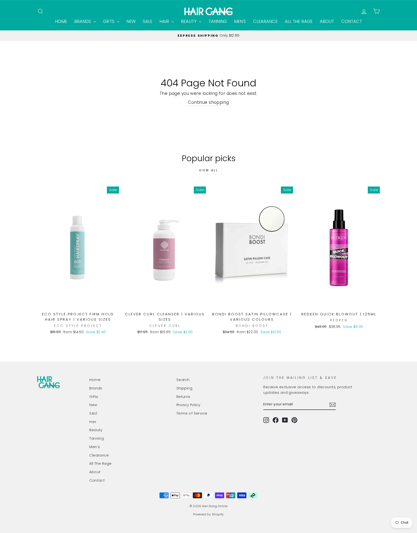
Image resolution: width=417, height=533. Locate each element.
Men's (240, 21)
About (327, 21)
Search (183, 379)
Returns (183, 396)
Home (61, 21)
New (131, 21)
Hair (165, 21)
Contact (351, 21)
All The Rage (299, 21)
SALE (147, 21)
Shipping (184, 388)
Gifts (109, 21)
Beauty (189, 21)
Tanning (217, 21)
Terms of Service (192, 413)
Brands (83, 21)
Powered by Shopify (208, 514)
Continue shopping (208, 102)
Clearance (265, 21)
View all (208, 170)
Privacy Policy (188, 404)
